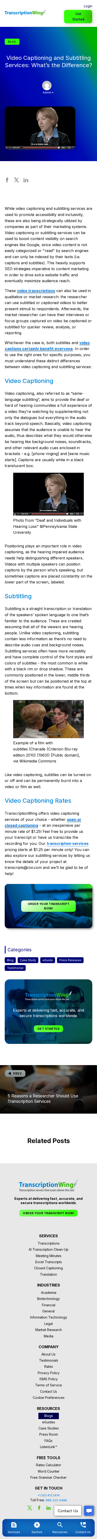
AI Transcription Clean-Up (49, 1249)
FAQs (48, 1441)
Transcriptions (49, 1243)
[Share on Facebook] (7, 181)
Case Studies (48, 1428)
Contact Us (48, 1391)
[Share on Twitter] (16, 181)
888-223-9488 (56, 1500)
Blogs (48, 1416)
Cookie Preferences (49, 1398)
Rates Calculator (48, 1465)
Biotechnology (48, 1299)
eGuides (48, 1422)
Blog (10, 960)
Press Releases (70, 960)
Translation (48, 1274)
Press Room (48, 1434)
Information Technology (48, 1317)
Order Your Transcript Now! (48, 906)
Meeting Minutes (48, 1256)
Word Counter (49, 1471)
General (48, 1311)
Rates (48, 1366)
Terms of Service (48, 1385)
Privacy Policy (49, 1373)
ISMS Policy (49, 1379)
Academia (48, 1293)
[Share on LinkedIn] (26, 181)
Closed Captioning (48, 1268)
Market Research (48, 1330)
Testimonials (48, 1360)
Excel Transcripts (48, 1262)
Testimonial (15, 968)
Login (88, 6)
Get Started (78, 16)
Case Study (28, 960)
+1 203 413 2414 (48, 1495)
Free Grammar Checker (48, 1477)
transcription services (68, 843)
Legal (48, 1324)
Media (48, 1336)
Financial (48, 1305)
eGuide (48, 960)
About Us (48, 1354)
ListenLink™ (48, 1447)
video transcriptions (36, 290)
